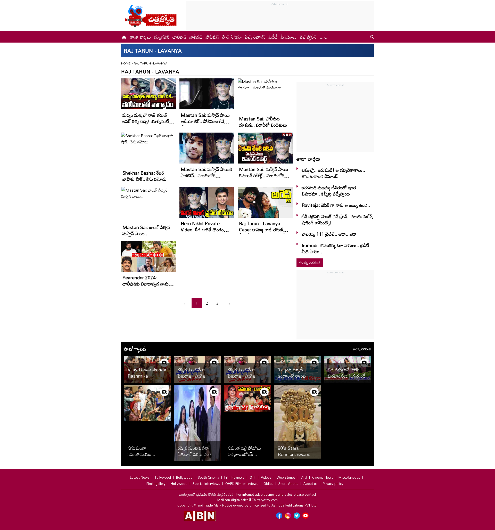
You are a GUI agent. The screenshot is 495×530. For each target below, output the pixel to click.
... (322, 37)
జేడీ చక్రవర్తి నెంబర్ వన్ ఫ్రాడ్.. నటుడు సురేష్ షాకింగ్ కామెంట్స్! (337, 219)
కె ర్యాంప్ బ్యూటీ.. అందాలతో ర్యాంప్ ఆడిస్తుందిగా (292, 376)
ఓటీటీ (272, 37)
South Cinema (208, 477)
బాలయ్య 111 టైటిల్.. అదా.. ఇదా (329, 234)
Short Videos (288, 483)
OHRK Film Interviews (241, 483)
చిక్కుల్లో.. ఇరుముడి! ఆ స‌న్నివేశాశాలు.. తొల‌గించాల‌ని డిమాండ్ (333, 173)
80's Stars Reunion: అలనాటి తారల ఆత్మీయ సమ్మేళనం (294, 457)
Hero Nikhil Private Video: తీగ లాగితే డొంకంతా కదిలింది (204, 229)
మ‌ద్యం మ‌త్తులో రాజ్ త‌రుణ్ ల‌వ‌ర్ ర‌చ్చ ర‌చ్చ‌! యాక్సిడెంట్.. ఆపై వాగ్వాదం (147, 121)
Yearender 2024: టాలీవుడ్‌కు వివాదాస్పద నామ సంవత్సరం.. (145, 284)
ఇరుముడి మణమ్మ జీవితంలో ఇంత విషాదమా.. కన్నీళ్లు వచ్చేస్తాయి (329, 190)
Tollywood (163, 477)
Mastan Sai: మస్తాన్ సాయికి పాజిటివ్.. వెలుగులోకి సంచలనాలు (206, 175)
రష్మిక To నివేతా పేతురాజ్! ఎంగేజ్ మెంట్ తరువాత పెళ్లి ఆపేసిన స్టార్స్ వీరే (197, 379)
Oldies (268, 483)
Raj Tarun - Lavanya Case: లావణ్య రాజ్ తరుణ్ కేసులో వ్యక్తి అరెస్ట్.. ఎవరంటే (262, 229)
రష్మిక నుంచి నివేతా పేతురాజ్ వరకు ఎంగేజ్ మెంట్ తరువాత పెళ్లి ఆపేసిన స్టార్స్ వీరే (196, 457)
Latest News (140, 477)
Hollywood (179, 483)
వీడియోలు (288, 37)
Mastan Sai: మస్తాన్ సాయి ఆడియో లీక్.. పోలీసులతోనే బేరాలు (205, 121)
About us (310, 483)
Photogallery (156, 483)
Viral (304, 477)
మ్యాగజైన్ (161, 37)
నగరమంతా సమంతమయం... (141, 451)
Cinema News (322, 477)
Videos (266, 477)
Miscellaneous (349, 477)
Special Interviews (206, 483)
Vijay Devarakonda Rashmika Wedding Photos (147, 376)
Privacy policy (333, 483)
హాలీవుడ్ (212, 37)
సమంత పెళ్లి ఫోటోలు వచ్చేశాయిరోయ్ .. (244, 451)
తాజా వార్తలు (140, 37)
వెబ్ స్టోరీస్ (308, 37)
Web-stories (286, 477)
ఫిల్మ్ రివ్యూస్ (255, 37)
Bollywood (184, 477)
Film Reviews (234, 477)
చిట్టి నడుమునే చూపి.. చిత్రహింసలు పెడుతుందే (346, 372)
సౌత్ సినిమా (232, 37)
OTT (253, 477)
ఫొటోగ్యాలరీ (135, 349)
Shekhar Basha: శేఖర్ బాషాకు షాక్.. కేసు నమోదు (144, 176)
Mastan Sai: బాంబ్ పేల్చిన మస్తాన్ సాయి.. (146, 230)
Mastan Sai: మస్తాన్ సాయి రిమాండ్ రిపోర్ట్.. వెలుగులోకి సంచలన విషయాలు (263, 175)
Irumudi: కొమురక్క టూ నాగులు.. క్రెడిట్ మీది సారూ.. (335, 248)
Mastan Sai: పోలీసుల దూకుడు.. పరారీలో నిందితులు (263, 121)
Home (125, 63)
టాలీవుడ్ (179, 37)
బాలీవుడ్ (195, 37)
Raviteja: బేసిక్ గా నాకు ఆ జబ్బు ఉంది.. (336, 205)
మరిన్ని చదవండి (309, 262)
